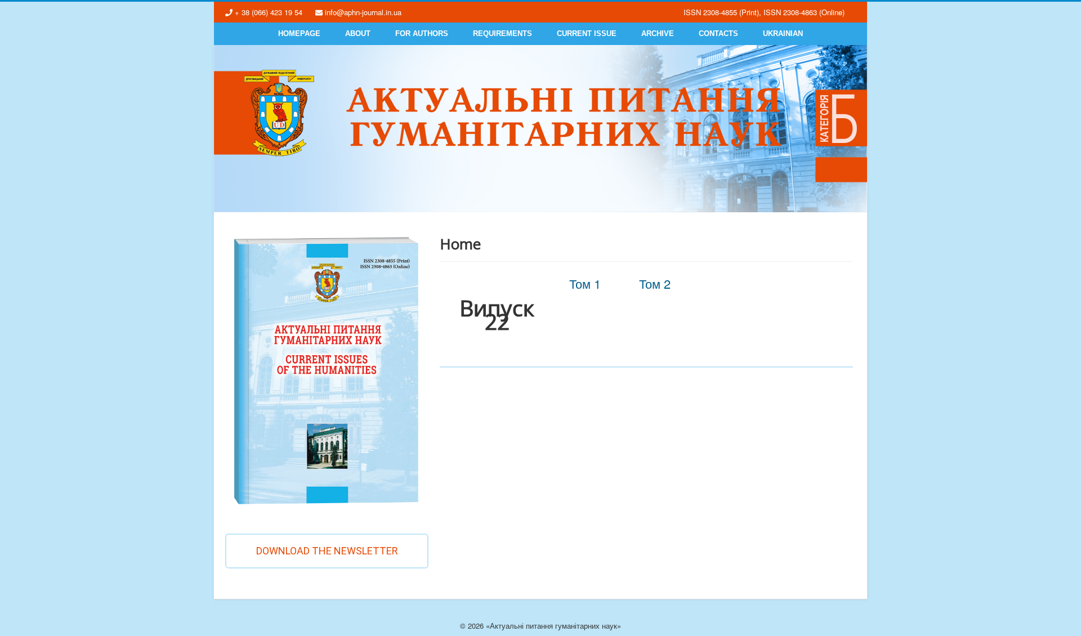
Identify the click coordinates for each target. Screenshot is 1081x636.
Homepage (299, 33)
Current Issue (587, 33)
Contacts (718, 33)
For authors (421, 33)
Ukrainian (783, 33)
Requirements (502, 33)
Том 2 (655, 283)
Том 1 (585, 283)
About (357, 33)
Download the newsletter (327, 551)
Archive (657, 33)
